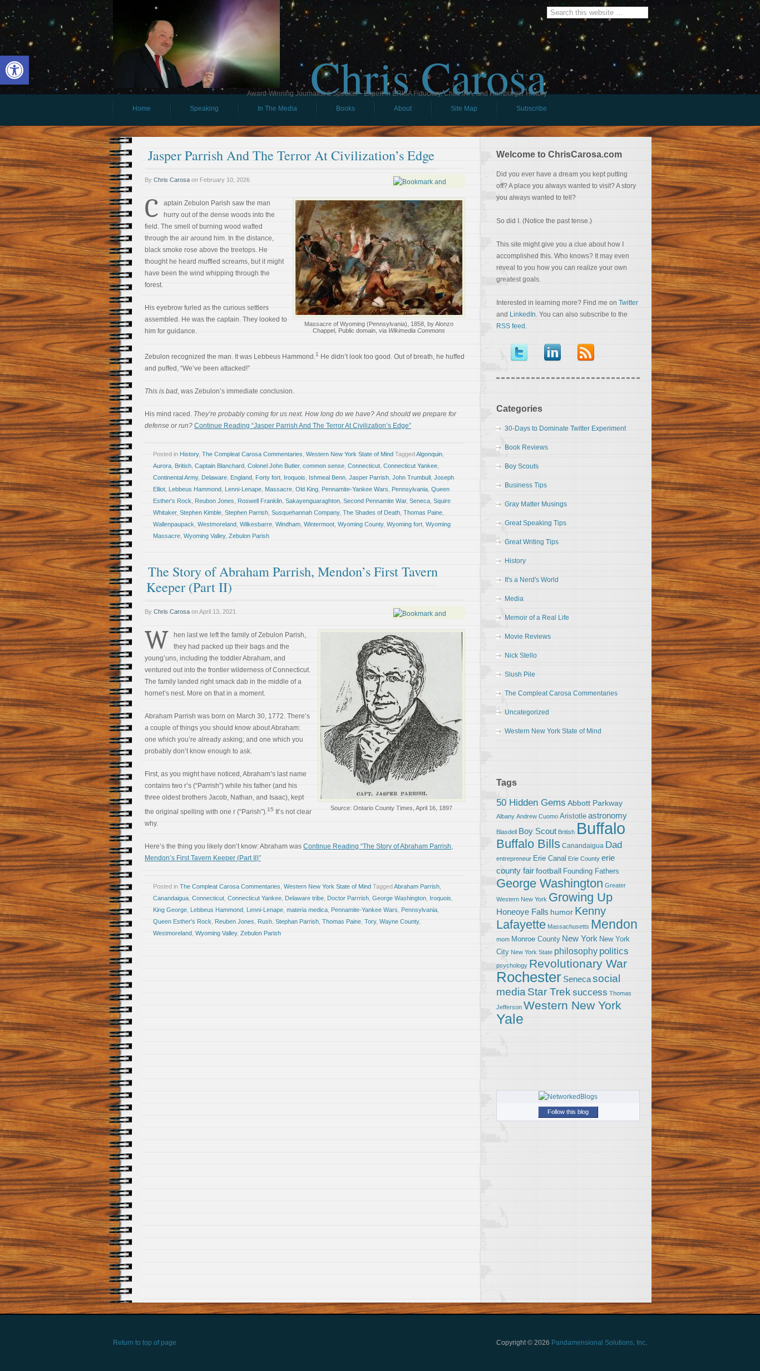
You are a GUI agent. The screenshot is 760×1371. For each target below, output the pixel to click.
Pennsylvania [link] (410, 489)
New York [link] (580, 938)
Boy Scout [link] (537, 831)
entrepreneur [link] (513, 858)
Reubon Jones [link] (214, 500)
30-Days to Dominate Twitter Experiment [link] (565, 428)
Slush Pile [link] (520, 674)
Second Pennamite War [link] (374, 500)
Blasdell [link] (506, 831)
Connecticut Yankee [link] (410, 465)
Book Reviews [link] (526, 447)
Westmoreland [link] (217, 524)
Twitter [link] (628, 303)
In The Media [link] (277, 108)
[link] (14, 70)
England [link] (241, 477)
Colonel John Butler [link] (273, 465)
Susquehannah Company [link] (305, 512)
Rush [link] (265, 921)
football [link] (548, 870)
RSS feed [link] (510, 326)
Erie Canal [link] (549, 858)
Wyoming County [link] (360, 524)
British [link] (183, 465)
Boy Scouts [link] (522, 466)
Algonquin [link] (429, 454)
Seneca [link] (419, 500)
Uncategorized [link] (527, 712)
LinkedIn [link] (523, 314)
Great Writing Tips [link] (532, 542)
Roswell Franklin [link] (260, 500)
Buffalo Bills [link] (528, 844)
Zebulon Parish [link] (249, 535)
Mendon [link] (614, 924)
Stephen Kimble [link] (200, 512)
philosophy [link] (576, 951)
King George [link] (170, 909)
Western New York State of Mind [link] (349, 454)
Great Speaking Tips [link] (535, 523)
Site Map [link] (464, 108)
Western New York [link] (572, 1005)
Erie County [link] (584, 858)
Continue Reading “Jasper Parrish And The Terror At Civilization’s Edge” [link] (302, 426)
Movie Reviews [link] (528, 636)
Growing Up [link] (581, 897)
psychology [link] (511, 965)
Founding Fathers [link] (591, 871)
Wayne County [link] (399, 921)
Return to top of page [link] (144, 1343)
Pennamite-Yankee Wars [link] (355, 489)
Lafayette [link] (521, 924)
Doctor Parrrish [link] (348, 898)
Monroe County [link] (535, 939)
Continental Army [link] (175, 477)
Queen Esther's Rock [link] (182, 921)
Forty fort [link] (267, 477)
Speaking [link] (204, 108)
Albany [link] (505, 816)
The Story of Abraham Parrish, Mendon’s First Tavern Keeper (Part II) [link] (292, 579)
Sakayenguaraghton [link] (312, 500)
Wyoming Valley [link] (204, 535)
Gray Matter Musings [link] (536, 504)
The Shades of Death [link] (371, 512)
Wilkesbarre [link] (256, 524)
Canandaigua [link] (171, 898)
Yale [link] (510, 1019)
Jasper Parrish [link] (369, 477)
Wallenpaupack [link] (173, 524)
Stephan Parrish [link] (297, 921)
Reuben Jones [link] (234, 921)
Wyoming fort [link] (404, 524)
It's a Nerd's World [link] (532, 580)
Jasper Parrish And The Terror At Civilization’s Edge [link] (291, 155)
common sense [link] (323, 465)
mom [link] (503, 939)
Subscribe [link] (531, 108)
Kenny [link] (590, 911)
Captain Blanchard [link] (219, 465)
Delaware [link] (214, 477)
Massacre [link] (278, 489)
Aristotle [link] (573, 816)
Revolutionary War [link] (578, 963)
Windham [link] (287, 524)
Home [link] (141, 108)
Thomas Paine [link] (422, 512)
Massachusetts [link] (568, 926)
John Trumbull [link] (411, 477)
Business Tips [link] (526, 485)
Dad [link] (613, 844)
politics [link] (614, 950)
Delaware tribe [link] (304, 898)
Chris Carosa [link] (428, 67)
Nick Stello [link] (521, 655)
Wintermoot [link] (319, 524)
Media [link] (514, 599)
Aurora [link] (162, 465)
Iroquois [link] (294, 477)
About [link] (403, 108)
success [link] (590, 992)
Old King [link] (306, 489)
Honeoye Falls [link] (522, 911)
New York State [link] (531, 952)
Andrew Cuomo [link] (537, 816)
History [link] (189, 454)
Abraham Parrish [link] (417, 886)
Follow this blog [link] (568, 1111)
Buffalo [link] (600, 828)
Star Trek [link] (549, 991)
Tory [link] (370, 921)
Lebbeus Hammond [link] (195, 489)
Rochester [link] (528, 977)
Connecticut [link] (364, 465)
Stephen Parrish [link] (246, 512)
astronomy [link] (607, 815)
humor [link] (561, 912)
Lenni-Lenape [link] (243, 489)
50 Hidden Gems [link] (531, 802)
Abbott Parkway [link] (595, 802)
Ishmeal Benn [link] (327, 477)
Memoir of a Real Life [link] (537, 618)
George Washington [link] (399, 898)
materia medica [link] (307, 909)
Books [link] (336, 111)
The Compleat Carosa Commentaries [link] (252, 454)
